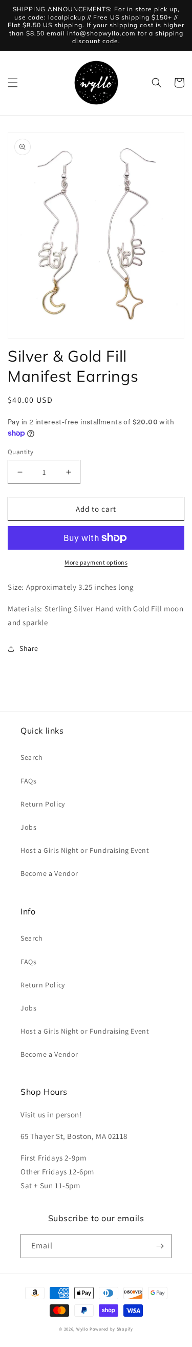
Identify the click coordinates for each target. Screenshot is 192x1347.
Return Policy (42, 804)
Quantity (20, 451)
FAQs (28, 780)
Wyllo (82, 1329)
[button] (13, 82)
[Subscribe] (159, 1246)
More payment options (96, 562)
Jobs (28, 827)
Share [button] (28, 648)
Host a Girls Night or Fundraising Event (84, 850)
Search (31, 757)
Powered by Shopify (111, 1329)
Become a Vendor (49, 873)
